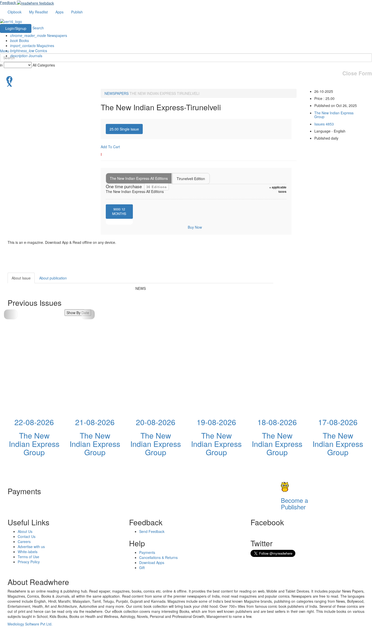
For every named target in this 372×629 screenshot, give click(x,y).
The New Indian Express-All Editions (139, 178)
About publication (53, 277)
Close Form (357, 73)
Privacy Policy (29, 561)
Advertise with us (31, 546)
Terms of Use (28, 556)
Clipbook (15, 11)
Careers (24, 541)
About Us (25, 531)
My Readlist (38, 11)
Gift (142, 567)
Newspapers (38, 35)
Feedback (8, 2)
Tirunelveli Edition (191, 178)
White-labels (27, 551)
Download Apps (151, 562)
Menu (4, 50)
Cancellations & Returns (158, 557)
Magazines (32, 45)
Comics (28, 50)
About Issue (21, 277)
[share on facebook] (186, 78)
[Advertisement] (319, 304)
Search (38, 27)
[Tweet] (186, 83)
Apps (59, 11)
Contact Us (26, 536)
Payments (147, 552)
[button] (88, 314)
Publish (77, 11)
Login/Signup (15, 28)
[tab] (124, 129)
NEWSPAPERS (117, 93)
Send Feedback (151, 531)
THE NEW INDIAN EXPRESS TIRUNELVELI (164, 93)
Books (19, 40)
